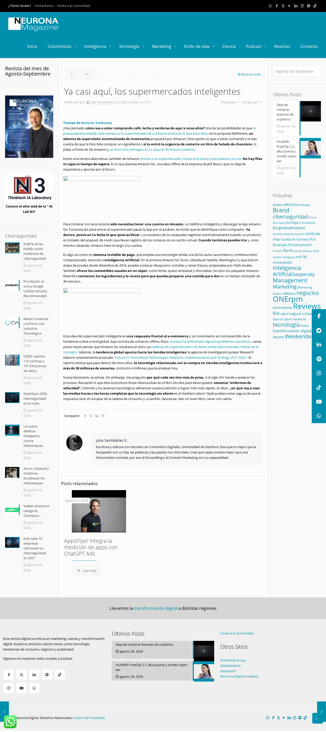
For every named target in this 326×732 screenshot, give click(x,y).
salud (284, 313)
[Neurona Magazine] (33, 23)
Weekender (299, 336)
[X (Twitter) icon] (283, 5)
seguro (295, 313)
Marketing (285, 286)
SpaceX (278, 319)
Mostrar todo (251, 74)
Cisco (312, 217)
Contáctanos (44, 5)
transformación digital (292, 331)
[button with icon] (9, 674)
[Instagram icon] (302, 5)
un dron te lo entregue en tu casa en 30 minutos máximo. (153, 149)
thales (305, 325)
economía (308, 222)
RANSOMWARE (282, 308)
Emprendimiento (289, 228)
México (290, 293)
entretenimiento (283, 234)
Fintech (277, 251)
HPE (299, 257)
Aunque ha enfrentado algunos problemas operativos (210, 341)
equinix (300, 234)
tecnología (286, 324)
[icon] (308, 5)
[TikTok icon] (315, 5)
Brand (281, 210)
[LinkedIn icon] (296, 5)
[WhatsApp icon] (270, 5)
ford (287, 250)
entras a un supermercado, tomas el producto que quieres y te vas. (191, 158)
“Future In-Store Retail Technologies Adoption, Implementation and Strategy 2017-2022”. (181, 357)
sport (288, 319)
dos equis (279, 223)
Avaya (305, 204)
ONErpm (288, 299)
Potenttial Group (233, 660)
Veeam (278, 337)
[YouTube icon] (289, 5)
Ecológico (293, 222)
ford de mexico (302, 251)
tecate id (299, 319)
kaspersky (304, 274)
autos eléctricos (286, 204)
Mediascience (230, 665)
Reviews (307, 306)
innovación (282, 262)
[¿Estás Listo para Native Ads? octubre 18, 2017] (321, 711)
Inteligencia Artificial (287, 271)
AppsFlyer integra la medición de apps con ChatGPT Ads (90, 547)
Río (276, 313)
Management (290, 280)
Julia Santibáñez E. (103, 102)
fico (313, 239)
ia (304, 256)
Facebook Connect (295, 239)
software (308, 313)
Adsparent (228, 671)
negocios (307, 292)
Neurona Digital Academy (239, 676)
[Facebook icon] (277, 5)
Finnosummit (299, 244)
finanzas (280, 244)
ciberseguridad (290, 216)
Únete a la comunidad (73, 5)
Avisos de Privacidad (89, 717)
